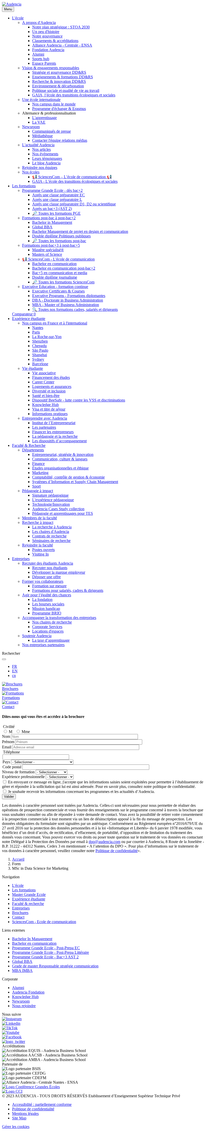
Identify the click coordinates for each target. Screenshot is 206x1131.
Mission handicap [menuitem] (46, 608)
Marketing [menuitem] (40, 472)
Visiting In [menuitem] (40, 554)
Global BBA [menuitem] (42, 227)
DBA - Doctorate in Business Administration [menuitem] (67, 300)
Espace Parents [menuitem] (44, 63)
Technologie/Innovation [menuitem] (51, 504)
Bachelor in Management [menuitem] (52, 222)
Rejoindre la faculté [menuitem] (37, 545)
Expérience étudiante (28, 899)
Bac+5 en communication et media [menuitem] (59, 273)
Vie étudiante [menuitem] (32, 368)
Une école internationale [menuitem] (41, 99)
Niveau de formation (18, 772)
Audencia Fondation (28, 992)
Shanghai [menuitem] (39, 355)
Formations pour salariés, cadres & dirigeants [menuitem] (67, 590)
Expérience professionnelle (23, 777)
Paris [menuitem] (36, 332)
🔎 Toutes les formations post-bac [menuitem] (59, 241)
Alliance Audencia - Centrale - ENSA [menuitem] (62, 45)
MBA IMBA (22, 970)
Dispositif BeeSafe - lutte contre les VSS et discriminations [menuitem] (78, 400)
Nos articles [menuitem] (41, 149)
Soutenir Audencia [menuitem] (37, 636)
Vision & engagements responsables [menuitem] (50, 68)
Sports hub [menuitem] (40, 59)
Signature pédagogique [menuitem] (50, 495)
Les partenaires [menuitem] (44, 427)
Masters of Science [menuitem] (47, 254)
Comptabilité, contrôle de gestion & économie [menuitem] (68, 477)
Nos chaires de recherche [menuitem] (52, 622)
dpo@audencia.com (104, 842)
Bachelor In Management (32, 939)
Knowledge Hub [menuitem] (45, 405)
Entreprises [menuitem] (21, 559)
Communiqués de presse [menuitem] (51, 131)
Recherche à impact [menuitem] (37, 522)
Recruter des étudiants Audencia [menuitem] (47, 563)
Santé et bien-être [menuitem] (46, 395)
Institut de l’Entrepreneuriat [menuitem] (53, 423)
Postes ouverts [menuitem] (43, 550)
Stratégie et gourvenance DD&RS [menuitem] (59, 72)
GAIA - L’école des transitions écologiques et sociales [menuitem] (75, 181)
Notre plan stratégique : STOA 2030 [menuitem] (61, 27)
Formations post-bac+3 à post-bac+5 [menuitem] (51, 245)
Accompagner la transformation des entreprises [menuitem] (59, 617)
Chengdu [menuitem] (39, 346)
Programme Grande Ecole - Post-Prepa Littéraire (50, 952)
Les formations (24, 890)
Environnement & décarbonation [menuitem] (58, 86)
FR (14, 666)
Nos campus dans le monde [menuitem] (54, 104)
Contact (18, 917)
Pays (6, 762)
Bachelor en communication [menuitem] (54, 264)
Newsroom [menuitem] (31, 127)
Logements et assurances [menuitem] (51, 386)
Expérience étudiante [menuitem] (28, 318)
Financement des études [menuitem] (51, 377)
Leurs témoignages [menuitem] (47, 158)
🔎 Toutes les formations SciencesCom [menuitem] (63, 282)
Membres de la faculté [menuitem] (39, 518)
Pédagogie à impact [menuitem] (37, 491)
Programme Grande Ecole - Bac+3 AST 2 (45, 957)
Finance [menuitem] (38, 463)
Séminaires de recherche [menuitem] (51, 540)
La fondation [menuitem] (42, 599)
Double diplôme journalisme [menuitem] (54, 277)
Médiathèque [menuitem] (42, 136)
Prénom (8, 742)
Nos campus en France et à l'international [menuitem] (54, 323)
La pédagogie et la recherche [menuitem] (55, 436)
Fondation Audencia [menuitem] (48, 50)
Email (6, 747)
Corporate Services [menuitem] (47, 627)
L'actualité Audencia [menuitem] (38, 145)
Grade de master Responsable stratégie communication (55, 966)
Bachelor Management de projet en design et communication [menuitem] (80, 231)
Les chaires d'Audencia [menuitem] (50, 531)
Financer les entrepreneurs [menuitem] (53, 432)
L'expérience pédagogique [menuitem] (53, 500)
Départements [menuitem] (33, 450)
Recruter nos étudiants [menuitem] (49, 568)
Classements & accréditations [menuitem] (55, 41)
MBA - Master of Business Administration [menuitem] (65, 305)
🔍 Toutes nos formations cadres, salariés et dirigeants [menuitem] (75, 309)
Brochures (20, 912)
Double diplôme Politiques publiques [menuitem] (61, 236)
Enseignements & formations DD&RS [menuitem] (62, 77)
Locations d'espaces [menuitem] (48, 631)
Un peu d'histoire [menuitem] (45, 31)
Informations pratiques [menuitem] (50, 414)
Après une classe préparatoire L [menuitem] (57, 199)
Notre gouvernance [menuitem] (47, 36)
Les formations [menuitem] (24, 186)
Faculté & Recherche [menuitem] (28, 445)
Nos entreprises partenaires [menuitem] (43, 645)
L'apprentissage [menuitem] (44, 118)
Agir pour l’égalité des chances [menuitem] (46, 595)
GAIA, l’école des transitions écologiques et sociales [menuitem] (73, 95)
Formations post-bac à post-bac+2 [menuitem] (49, 218)
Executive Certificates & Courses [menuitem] (58, 291)
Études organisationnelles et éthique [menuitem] (60, 468)
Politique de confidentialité (116, 851)
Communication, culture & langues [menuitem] (59, 459)
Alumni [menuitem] (38, 54)
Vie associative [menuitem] (44, 373)
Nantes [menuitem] (37, 327)
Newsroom (21, 1001)
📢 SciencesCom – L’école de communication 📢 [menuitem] (72, 177)
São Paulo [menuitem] (40, 350)
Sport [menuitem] (36, 486)
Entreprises (21, 908)
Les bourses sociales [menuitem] (48, 604)
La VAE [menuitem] (38, 122)
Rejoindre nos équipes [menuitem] (39, 167)
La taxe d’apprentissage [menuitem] (51, 640)
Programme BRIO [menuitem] (46, 613)
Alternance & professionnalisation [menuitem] (49, 113)
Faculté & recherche (28, 903)
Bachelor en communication (34, 943)
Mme (26, 731)
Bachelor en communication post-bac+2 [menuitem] (63, 268)
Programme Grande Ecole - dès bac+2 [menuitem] (52, 190)
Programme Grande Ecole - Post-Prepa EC (46, 948)
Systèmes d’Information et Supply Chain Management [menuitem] (75, 482)
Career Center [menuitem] (43, 382)
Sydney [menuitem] (38, 359)
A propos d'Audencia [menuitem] (39, 22)
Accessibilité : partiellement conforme (42, 1104)
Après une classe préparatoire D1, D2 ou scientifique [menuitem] (74, 204)
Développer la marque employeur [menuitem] (58, 572)
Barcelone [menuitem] (40, 364)
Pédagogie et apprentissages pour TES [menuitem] (62, 513)
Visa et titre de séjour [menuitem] (48, 409)
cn (14, 675)
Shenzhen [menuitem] (40, 341)
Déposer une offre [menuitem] (46, 577)
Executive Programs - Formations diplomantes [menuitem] (68, 296)
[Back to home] (11, 4)
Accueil (18, 859)
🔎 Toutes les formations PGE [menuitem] (56, 213)
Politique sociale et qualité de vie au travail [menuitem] (65, 90)
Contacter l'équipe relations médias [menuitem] (59, 140)
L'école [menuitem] (18, 18)
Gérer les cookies (15, 1126)
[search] (4, 659)
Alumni (18, 988)
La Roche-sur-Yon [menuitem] (47, 337)
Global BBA (22, 961)
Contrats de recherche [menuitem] (49, 536)
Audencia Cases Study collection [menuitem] (58, 509)
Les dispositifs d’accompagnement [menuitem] (59, 441)
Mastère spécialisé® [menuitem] (48, 250)
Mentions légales (25, 1113)
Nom (6, 736)
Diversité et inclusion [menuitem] (49, 391)
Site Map (19, 1118)
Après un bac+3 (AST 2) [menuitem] (52, 208)
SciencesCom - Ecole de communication (44, 922)
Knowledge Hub (25, 997)
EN (15, 671)
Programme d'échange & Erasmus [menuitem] (59, 108)
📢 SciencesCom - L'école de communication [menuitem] (58, 259)
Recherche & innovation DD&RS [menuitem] (59, 81)
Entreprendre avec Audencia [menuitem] (44, 418)
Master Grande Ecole (29, 894)
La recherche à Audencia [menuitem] (52, 527)
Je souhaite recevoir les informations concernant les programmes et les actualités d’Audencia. (81, 791)
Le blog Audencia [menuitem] (46, 163)
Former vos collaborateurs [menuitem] (42, 581)
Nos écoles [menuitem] (30, 172)
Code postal (12, 767)
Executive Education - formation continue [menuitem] (55, 286)
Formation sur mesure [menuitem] (49, 586)
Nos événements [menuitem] (45, 154)
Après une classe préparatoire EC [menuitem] (58, 195)
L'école (18, 885)
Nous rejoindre (24, 1006)
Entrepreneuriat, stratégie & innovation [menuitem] (62, 454)
